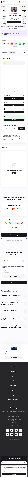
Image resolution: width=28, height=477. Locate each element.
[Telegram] (7, 430)
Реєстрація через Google (15, 240)
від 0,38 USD (14, 119)
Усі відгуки (14, 282)
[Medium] (11, 434)
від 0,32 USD (14, 105)
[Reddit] (16, 434)
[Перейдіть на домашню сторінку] (4, 2)
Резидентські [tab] (12, 52)
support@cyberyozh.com (14, 425)
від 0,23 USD (14, 98)
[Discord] (20, 434)
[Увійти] (23, 2)
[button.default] (25, 463)
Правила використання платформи (14, 442)
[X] (7, 434)
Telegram (15, 357)
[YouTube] (16, 430)
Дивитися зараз (14, 22)
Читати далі (13, 276)
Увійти (14, 173)
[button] (14, 63)
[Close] (20, 7)
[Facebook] (11, 430)
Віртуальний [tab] (4, 52)
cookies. (9, 471)
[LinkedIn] (20, 430)
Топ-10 (23, 52)
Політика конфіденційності (14, 439)
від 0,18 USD (14, 111)
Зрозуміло (14, 474)
